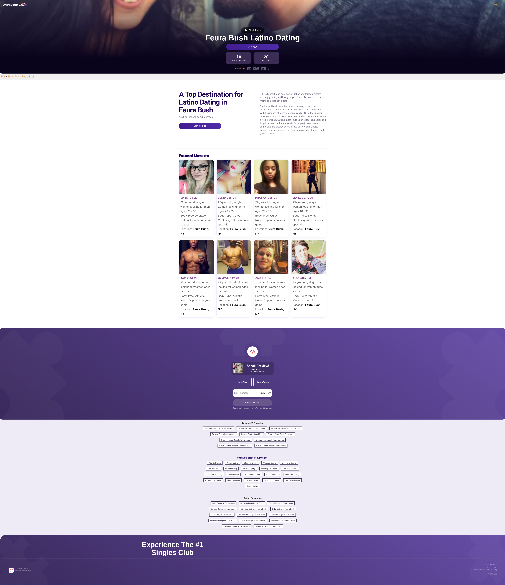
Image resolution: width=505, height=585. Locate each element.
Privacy (494, 567)
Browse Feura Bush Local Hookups (271, 446)
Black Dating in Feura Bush (251, 503)
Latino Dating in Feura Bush (282, 515)
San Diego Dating (292, 480)
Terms (488, 567)
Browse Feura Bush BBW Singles (218, 428)
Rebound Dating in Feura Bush (237, 526)
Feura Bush (28, 76)
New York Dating (292, 474)
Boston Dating (232, 463)
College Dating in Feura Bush (223, 509)
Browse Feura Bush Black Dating (251, 428)
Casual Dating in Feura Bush (281, 503)
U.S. (3, 76)
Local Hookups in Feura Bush (253, 520)
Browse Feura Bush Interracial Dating (235, 446)
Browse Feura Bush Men (251, 434)
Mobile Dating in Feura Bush (283, 520)
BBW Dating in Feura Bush (223, 503)
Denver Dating (213, 469)
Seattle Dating (252, 486)
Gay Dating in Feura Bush (222, 515)
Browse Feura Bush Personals (280, 434)
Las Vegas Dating (290, 469)
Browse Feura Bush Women (224, 434)
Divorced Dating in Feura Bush (253, 509)
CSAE (476, 570)
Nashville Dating (273, 474)
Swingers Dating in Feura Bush (268, 526)
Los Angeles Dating (214, 474)
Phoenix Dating (233, 480)
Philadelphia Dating (213, 480)
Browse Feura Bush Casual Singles (286, 428)
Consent (482, 570)
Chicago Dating (269, 463)
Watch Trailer (254, 30)
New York (13, 76)
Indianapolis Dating (269, 469)
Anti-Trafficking (491, 570)
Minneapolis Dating (252, 474)
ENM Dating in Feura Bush (283, 509)
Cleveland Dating (289, 463)
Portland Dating (252, 480)
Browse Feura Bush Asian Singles (270, 440)
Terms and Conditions (264, 408)
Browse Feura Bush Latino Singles (235, 440)
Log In (496, 4)
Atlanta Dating (215, 463)
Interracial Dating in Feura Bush (251, 515)
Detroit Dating (231, 469)
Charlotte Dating (250, 463)
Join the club (200, 126)
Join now (252, 47)
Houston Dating (249, 469)
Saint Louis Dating (271, 480)
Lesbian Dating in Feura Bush (222, 520)
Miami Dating (233, 474)
